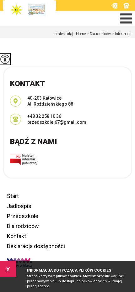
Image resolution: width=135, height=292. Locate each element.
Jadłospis (19, 206)
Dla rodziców (99, 34)
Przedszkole (22, 216)
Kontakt (16, 236)
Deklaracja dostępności (36, 246)
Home (81, 34)
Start (13, 196)
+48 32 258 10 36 (128, 5)
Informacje (122, 34)
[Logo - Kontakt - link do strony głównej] (29, 12)
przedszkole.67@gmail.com (114, 5)
